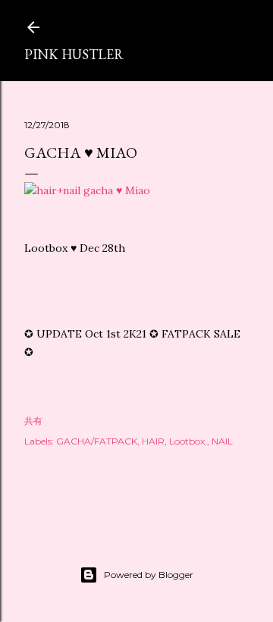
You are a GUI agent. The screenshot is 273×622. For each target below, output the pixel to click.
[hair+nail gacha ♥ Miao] (87, 190)
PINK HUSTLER (74, 54)
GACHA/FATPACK (96, 441)
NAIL (222, 441)
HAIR (153, 441)
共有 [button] (33, 420)
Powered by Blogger (148, 574)
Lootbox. (188, 441)
